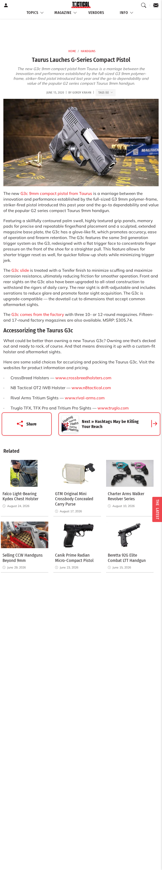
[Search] (143, 5)
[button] (35, 13)
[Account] (6, 5)
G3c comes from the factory (37, 314)
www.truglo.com (113, 408)
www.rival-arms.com (85, 397)
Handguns (88, 51)
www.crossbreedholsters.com (83, 377)
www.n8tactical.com (91, 387)
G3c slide (20, 270)
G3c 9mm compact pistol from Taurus (56, 193)
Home (72, 51)
